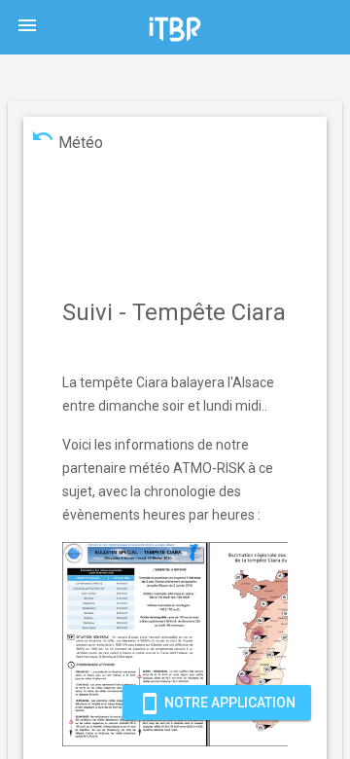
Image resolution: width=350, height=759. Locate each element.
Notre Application (217, 703)
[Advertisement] (178, 209)
